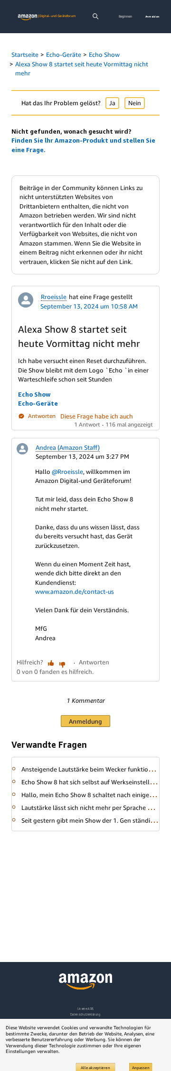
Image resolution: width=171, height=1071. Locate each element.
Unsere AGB (85, 1008)
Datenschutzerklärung (85, 1014)
